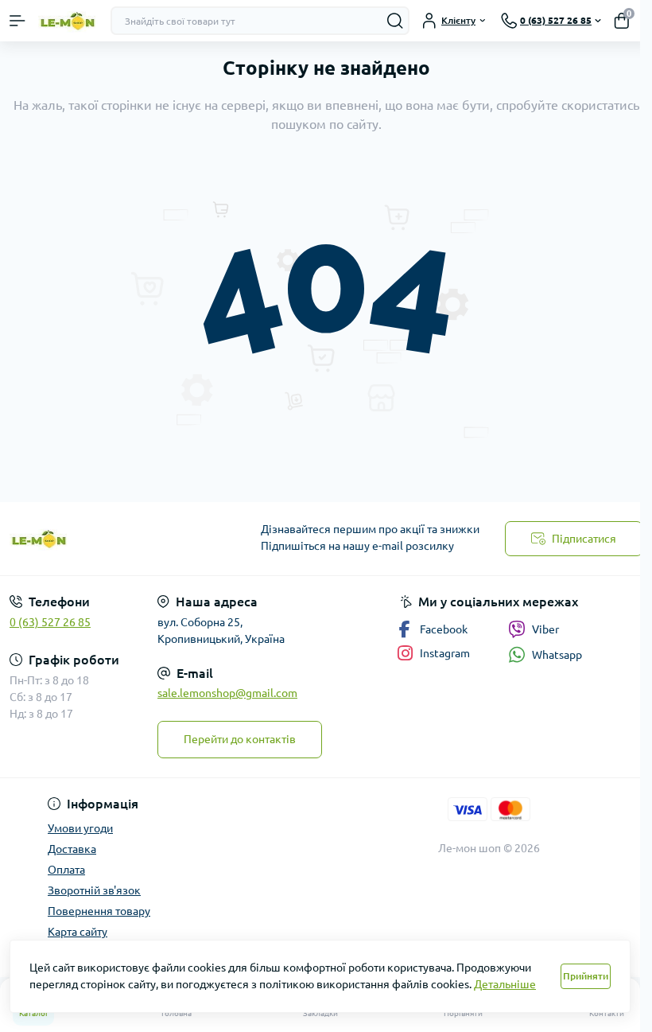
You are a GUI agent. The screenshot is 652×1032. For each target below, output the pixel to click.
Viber (545, 629)
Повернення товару (99, 911)
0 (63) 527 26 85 (50, 622)
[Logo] (68, 21)
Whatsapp (557, 654)
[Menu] (17, 20)
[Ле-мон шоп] (109, 539)
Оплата (66, 869)
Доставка (72, 849)
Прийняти (585, 976)
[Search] (395, 21)
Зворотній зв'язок (94, 890)
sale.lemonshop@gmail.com (227, 693)
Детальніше (505, 984)
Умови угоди (80, 828)
